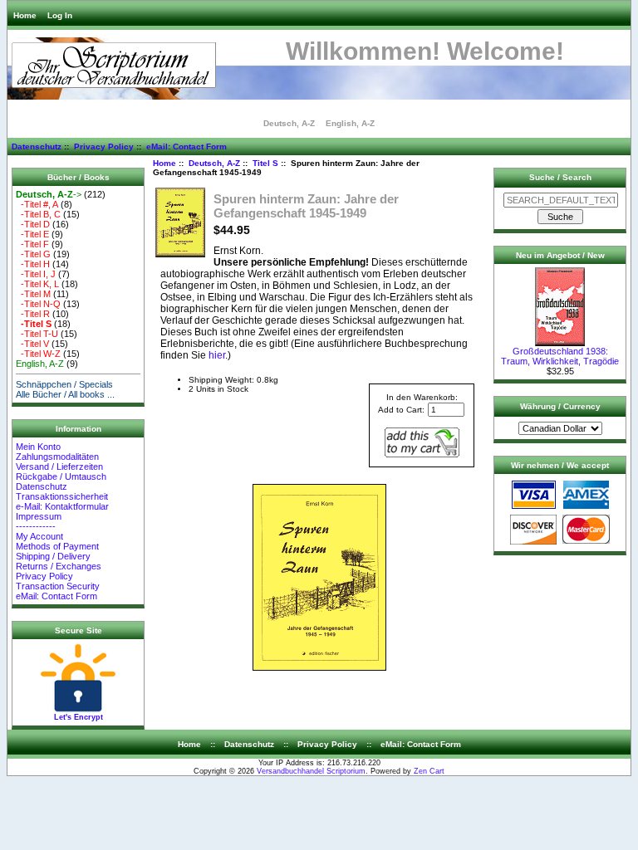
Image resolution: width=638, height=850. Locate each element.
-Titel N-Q (38, 304)
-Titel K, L (37, 284)
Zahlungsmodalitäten (57, 457)
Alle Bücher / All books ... (65, 394)
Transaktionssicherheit (62, 496)
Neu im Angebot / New (560, 255)
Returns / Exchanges (58, 566)
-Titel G (33, 254)
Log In (59, 15)
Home (25, 15)
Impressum (38, 516)
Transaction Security (58, 586)
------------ (36, 526)
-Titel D (33, 224)
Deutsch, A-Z (214, 163)
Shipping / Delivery (53, 556)
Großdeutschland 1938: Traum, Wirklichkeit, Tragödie (560, 356)
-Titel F (32, 244)
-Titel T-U (37, 334)
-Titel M (33, 294)
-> (48, 194)
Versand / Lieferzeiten (59, 466)
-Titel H (33, 264)
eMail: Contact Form (186, 146)
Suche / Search (560, 177)
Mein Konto (38, 447)
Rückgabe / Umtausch (61, 476)
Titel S (265, 163)
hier (217, 355)
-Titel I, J (36, 274)
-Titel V (32, 344)
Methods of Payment (57, 546)
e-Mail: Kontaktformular (63, 506)
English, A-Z (350, 123)
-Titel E (32, 234)
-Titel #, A (37, 204)
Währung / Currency (560, 406)
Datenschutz (36, 146)
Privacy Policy (104, 146)
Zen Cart (429, 771)
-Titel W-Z (38, 354)
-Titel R (33, 314)
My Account (39, 536)
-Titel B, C (38, 214)
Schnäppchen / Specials (64, 384)
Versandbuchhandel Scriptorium (311, 771)
